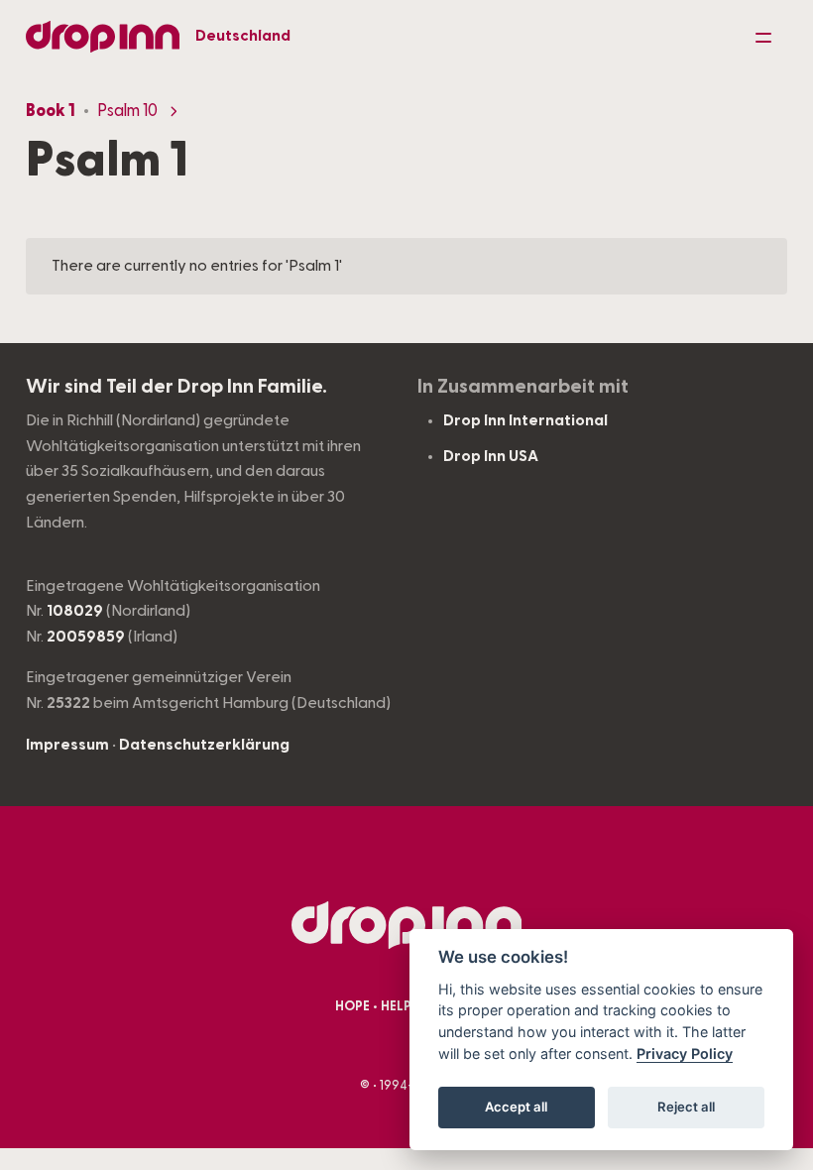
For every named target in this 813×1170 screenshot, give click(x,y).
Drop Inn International (525, 420)
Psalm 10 (127, 111)
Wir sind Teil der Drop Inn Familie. (176, 387)
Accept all (516, 1106)
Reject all (686, 1106)
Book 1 (50, 111)
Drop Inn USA (490, 456)
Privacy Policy (685, 1053)
